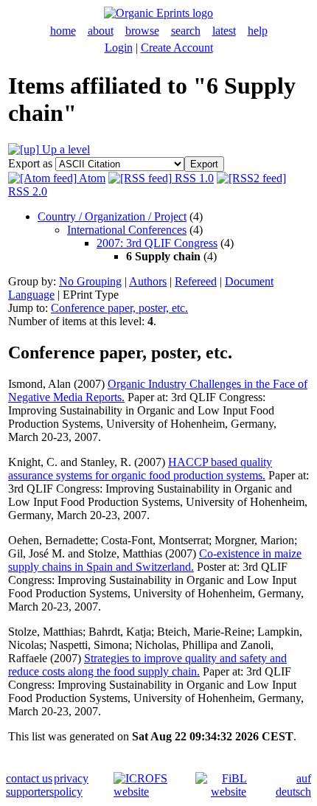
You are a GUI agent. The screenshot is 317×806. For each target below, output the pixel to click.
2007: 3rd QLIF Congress (157, 243)
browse (142, 30)
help (258, 30)
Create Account (177, 47)
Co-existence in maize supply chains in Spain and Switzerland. (155, 560)
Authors (148, 281)
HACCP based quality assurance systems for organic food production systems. (140, 469)
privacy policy (71, 785)
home (63, 30)
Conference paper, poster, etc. (119, 308)
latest (224, 30)
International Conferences (127, 229)
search (186, 30)
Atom (91, 178)
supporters (30, 791)
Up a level (64, 149)
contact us (29, 778)
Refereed (196, 281)
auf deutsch (293, 785)
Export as (30, 163)
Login (119, 47)
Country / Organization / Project (112, 216)
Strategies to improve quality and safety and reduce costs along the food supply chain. (147, 665)
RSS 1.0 (193, 178)
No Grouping (90, 281)
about (101, 30)
